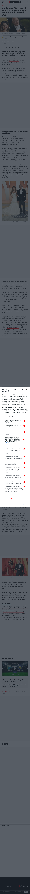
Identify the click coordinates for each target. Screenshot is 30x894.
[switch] (24, 421)
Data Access (15, 504)
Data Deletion (6, 504)
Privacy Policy (23, 504)
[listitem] (15, 417)
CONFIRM (9, 498)
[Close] (27, 390)
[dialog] (15, 447)
